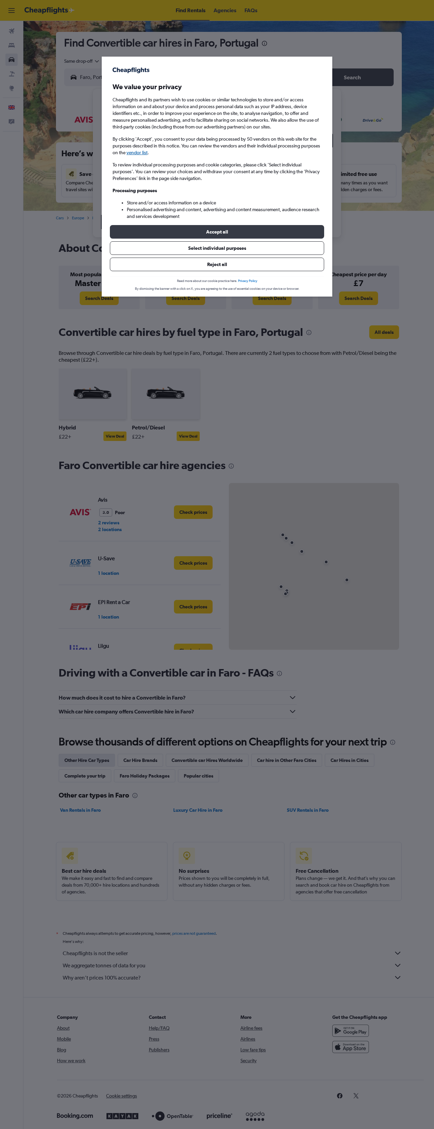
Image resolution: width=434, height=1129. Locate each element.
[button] (217, 232)
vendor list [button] (136, 152)
